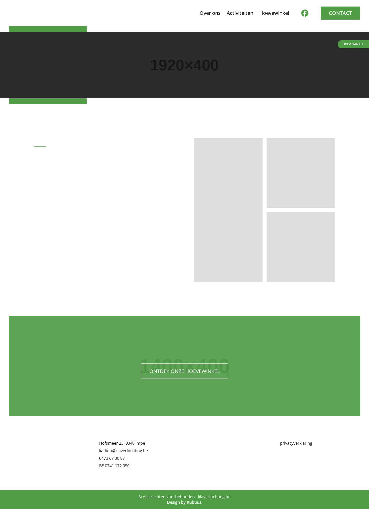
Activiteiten (240, 13)
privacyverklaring (296, 443)
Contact (340, 13)
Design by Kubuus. (184, 502)
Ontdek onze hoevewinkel (184, 371)
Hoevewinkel (353, 44)
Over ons (210, 13)
